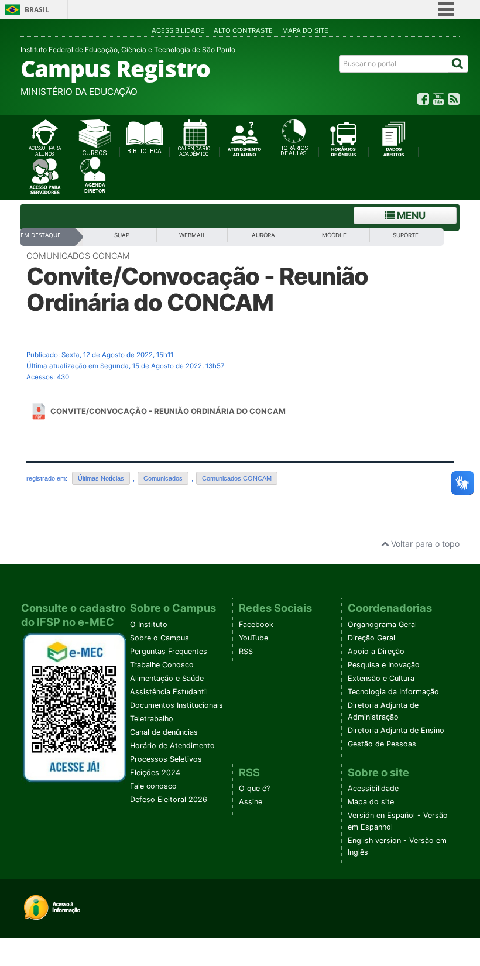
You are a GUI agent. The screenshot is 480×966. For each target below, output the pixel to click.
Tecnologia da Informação (393, 691)
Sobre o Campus (159, 637)
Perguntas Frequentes (168, 651)
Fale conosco (153, 786)
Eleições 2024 (155, 772)
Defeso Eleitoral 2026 (168, 799)
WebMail (192, 235)
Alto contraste (243, 30)
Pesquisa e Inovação (384, 664)
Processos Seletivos (166, 759)
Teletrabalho (151, 718)
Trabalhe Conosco (162, 664)
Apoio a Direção (376, 651)
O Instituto (148, 624)
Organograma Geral (382, 624)
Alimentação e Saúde (167, 678)
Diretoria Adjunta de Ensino (396, 730)
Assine (250, 801)
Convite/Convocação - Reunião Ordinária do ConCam (168, 411)
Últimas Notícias (101, 478)
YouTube (253, 637)
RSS (246, 651)
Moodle (334, 235)
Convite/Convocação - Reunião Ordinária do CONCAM (197, 289)
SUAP (121, 235)
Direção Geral (371, 637)
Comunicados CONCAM (78, 256)
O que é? (254, 788)
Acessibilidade (178, 30)
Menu (410, 215)
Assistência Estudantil (169, 691)
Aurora (263, 235)
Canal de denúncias (164, 732)
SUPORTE (406, 235)
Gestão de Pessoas (382, 743)
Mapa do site (305, 30)
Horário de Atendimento (172, 745)
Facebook (256, 624)
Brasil (37, 10)
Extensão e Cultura (381, 678)
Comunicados (163, 478)
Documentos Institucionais (176, 705)
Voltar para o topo (424, 544)
